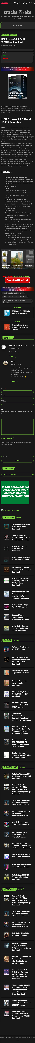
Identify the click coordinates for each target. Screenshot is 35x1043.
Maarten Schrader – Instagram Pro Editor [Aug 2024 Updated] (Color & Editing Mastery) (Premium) (21, 789)
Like (5, 56)
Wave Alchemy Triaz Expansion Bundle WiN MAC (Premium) (20, 705)
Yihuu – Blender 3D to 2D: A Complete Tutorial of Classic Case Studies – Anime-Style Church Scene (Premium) (21, 989)
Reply (12, 356)
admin (13, 361)
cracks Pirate (17, 11)
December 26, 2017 (8, 45)
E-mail (3, 395)
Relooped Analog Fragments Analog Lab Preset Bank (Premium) (20, 617)
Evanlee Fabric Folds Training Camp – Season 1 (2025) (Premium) (21, 1002)
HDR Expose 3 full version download (14, 297)
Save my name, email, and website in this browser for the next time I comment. (16, 413)
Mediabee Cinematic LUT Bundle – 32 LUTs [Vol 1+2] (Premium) (21, 776)
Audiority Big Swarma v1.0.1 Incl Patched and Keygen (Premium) (20, 628)
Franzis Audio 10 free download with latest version (20, 327)
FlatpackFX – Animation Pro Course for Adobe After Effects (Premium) (21, 802)
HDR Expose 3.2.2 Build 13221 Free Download (13, 41)
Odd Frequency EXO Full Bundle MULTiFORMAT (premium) (20, 694)
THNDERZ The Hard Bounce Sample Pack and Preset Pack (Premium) (21, 537)
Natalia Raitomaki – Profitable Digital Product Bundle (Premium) (21, 755)
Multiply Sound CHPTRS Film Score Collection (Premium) (20, 877)
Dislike (6, 58)
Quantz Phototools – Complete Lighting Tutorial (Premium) (19, 834)
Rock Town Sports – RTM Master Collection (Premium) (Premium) (21, 813)
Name (3, 389)
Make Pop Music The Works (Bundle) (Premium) (19, 683)
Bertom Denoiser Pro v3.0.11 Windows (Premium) (19, 548)
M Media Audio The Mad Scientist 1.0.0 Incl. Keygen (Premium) (21, 569)
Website (3, 401)
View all (18, 517)
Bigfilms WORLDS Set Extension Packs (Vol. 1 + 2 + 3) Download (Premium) (21, 845)
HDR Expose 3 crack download (12, 293)
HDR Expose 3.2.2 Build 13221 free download (14, 301)
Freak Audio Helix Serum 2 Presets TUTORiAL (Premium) (21, 526)
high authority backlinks (18, 345)
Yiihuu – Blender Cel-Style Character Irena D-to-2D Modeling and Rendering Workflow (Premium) (21, 974)
